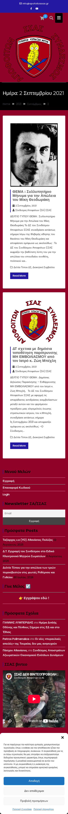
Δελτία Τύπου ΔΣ (22, 267)
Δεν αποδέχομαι (34, 791)
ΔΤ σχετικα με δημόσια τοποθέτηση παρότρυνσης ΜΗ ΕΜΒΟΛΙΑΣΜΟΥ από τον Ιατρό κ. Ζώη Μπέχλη (35, 354)
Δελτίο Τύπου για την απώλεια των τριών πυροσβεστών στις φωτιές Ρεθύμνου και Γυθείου (29, 572)
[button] (62, 737)
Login (6, 494)
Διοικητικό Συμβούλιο (44, 267)
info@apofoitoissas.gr (36, 3)
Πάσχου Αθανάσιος (15, 650)
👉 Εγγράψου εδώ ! (34, 598)
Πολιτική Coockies (22, 809)
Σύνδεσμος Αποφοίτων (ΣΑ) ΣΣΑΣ (33, 210)
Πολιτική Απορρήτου (44, 809)
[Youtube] (37, 9)
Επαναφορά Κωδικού (16, 488)
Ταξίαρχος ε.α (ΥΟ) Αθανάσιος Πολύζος (28, 540)
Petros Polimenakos (16, 639)
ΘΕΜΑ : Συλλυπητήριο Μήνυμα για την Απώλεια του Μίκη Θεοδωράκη (34, 195)
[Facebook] (31, 9)
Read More (19, 275)
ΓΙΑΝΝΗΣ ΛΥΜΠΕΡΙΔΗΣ (18, 622)
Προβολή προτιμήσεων (34, 801)
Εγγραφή (8, 481)
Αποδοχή (34, 781)
